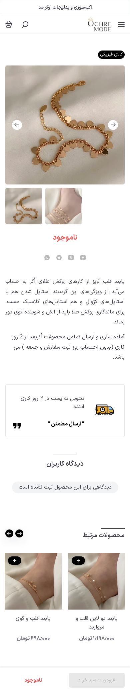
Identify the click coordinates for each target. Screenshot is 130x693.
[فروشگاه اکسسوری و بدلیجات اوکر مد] (99, 24)
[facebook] (83, 258)
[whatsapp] (47, 258)
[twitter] (71, 258)
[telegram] (59, 258)
